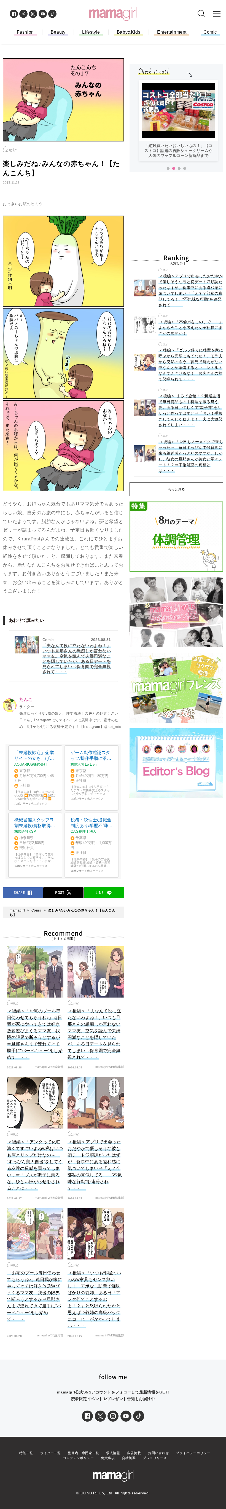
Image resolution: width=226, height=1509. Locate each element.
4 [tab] (185, 169)
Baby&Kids (128, 32)
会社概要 (129, 1458)
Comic (210, 32)
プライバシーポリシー (193, 1453)
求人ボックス (39, 803)
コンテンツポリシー (78, 1458)
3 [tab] (179, 169)
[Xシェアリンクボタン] (100, 1416)
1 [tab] (168, 169)
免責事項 (108, 1458)
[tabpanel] (178, 120)
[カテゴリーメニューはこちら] (216, 13)
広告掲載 (134, 1453)
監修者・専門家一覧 (83, 1453)
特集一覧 (26, 1453)
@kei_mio (112, 727)
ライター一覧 (50, 1453)
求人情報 (113, 1453)
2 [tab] (174, 169)
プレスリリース (155, 1458)
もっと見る (176, 489)
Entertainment (172, 32)
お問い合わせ (158, 1453)
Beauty (58, 32)
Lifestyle (91, 32)
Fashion (25, 32)
